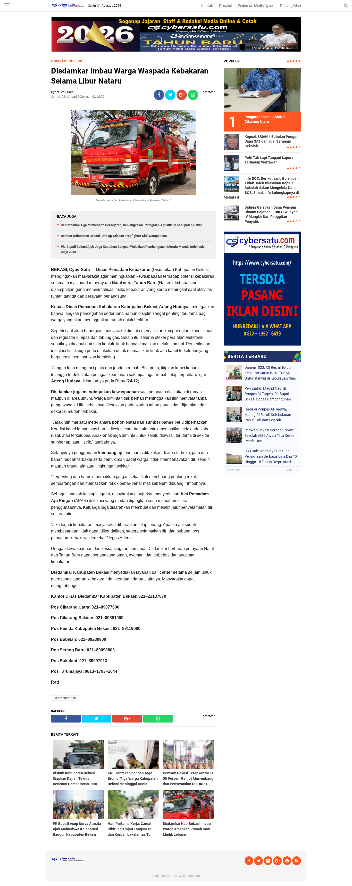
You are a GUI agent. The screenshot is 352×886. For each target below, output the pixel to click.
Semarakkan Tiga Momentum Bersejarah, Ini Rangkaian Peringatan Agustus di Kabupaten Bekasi (132, 225)
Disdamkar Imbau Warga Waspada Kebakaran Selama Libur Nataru (129, 75)
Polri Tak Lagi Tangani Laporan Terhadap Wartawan (270, 159)
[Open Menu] (6, 6)
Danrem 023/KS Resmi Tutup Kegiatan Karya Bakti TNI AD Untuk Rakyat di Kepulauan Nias (270, 372)
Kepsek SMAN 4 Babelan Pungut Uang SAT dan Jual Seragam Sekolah (271, 141)
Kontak (207, 6)
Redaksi (225, 6)
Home (55, 61)
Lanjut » (292, 470)
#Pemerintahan (65, 698)
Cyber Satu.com (189, 876)
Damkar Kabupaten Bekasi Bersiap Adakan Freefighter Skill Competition (114, 236)
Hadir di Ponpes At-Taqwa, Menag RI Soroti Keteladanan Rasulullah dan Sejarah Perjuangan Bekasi (268, 414)
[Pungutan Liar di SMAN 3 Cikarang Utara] (262, 89)
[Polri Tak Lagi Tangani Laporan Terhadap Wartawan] (231, 162)
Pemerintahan (72, 61)
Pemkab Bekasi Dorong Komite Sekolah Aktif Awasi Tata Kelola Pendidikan (270, 435)
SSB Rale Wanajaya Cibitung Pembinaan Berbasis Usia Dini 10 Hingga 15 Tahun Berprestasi (271, 456)
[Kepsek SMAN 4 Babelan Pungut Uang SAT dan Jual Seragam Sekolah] (231, 141)
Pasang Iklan (290, 6)
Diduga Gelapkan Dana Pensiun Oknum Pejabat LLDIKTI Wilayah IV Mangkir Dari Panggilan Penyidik (271, 214)
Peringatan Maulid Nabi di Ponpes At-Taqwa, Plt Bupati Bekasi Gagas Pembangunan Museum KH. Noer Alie (268, 393)
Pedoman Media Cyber (256, 6)
